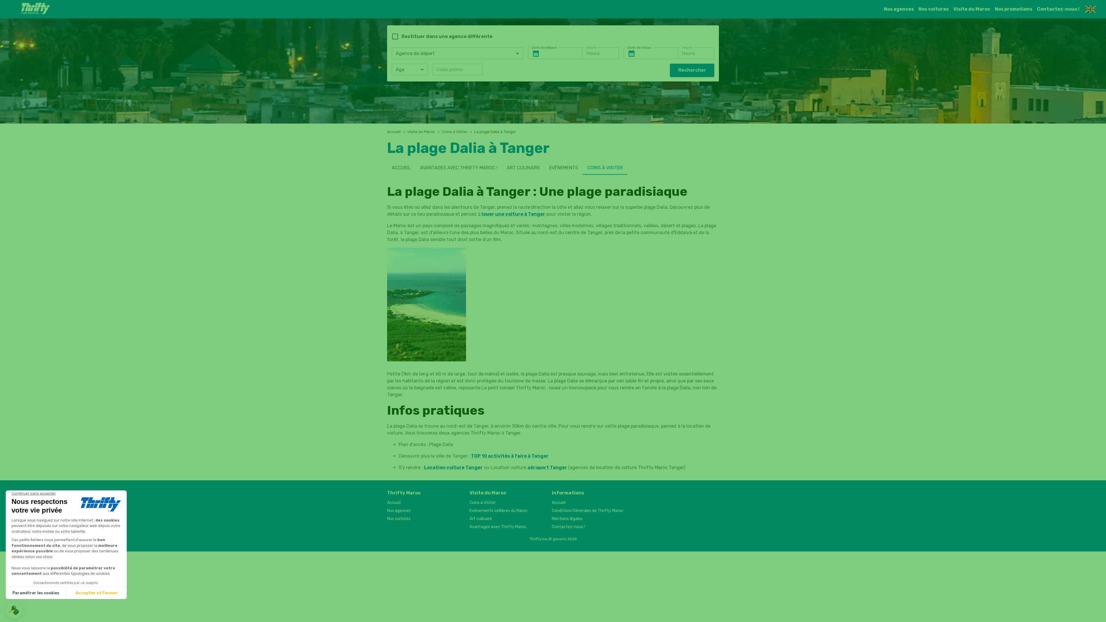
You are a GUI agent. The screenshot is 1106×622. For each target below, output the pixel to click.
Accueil (394, 131)
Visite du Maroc (971, 9)
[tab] (401, 168)
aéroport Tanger (547, 467)
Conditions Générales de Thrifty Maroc (587, 510)
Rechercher (692, 70)
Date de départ (544, 47)
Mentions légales (567, 518)
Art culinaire (480, 518)
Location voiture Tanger (453, 467)
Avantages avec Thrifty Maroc (498, 526)
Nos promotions (1013, 9)
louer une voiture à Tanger (513, 214)
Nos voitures (933, 9)
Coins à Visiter (455, 131)
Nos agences (899, 9)
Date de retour (640, 47)
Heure (591, 47)
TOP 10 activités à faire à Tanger (510, 456)
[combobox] (457, 53)
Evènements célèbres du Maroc (498, 510)
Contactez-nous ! (1058, 9)
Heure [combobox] (593, 53)
